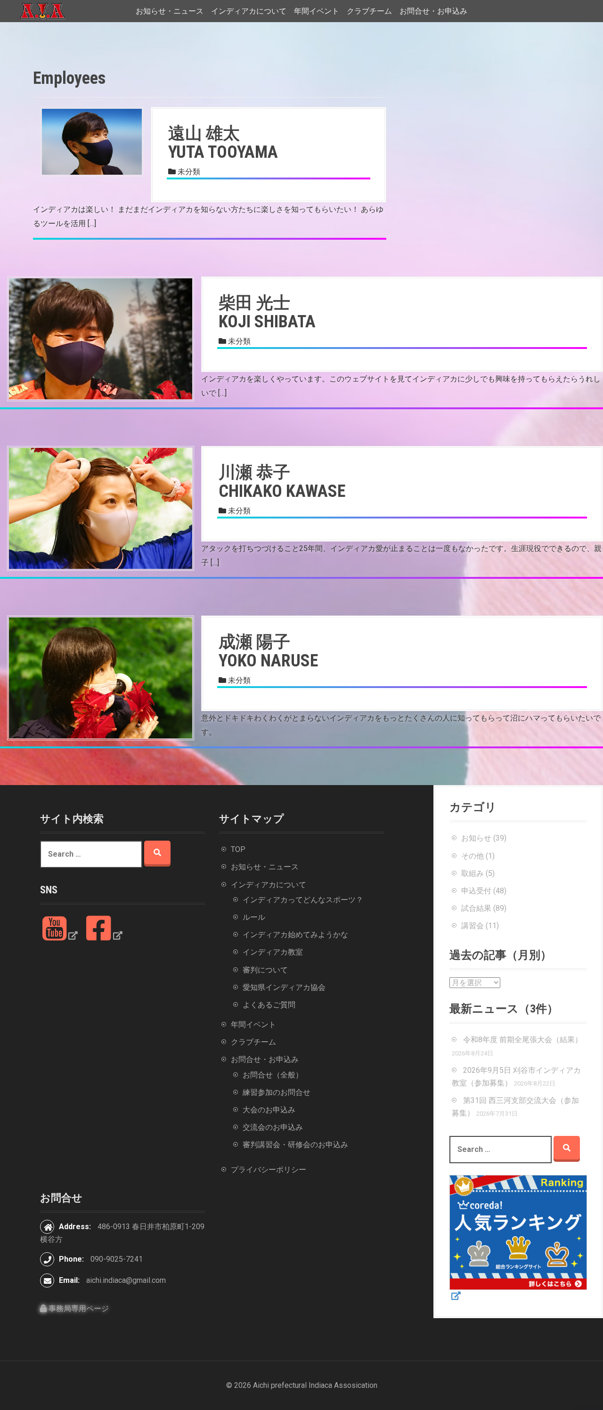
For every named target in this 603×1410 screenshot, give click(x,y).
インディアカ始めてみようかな (295, 934)
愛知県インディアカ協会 (284, 987)
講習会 (472, 925)
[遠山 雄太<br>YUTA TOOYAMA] (92, 141)
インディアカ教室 (273, 952)
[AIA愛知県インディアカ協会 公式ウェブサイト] (42, 10)
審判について (265, 969)
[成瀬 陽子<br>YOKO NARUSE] (100, 677)
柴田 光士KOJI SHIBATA (267, 312)
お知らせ (476, 838)
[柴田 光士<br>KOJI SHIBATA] (100, 338)
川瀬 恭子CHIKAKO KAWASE (282, 481)
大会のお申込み (269, 1109)
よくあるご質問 (269, 1004)
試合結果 (476, 908)
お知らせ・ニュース (170, 11)
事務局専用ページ (78, 1308)
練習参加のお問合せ (276, 1092)
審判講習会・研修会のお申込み (295, 1144)
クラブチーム (369, 11)
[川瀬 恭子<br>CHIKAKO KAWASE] (100, 507)
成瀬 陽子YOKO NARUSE (268, 651)
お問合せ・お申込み (433, 11)
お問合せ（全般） (273, 1074)
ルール (254, 917)
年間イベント (316, 11)
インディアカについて (248, 11)
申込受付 (476, 890)
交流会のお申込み (273, 1127)
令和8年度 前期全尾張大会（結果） (522, 1039)
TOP (238, 849)
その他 (472, 855)
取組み (472, 873)
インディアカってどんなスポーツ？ (303, 899)
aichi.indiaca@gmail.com (126, 1280)
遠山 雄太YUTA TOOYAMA (223, 142)
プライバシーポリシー (268, 1169)
